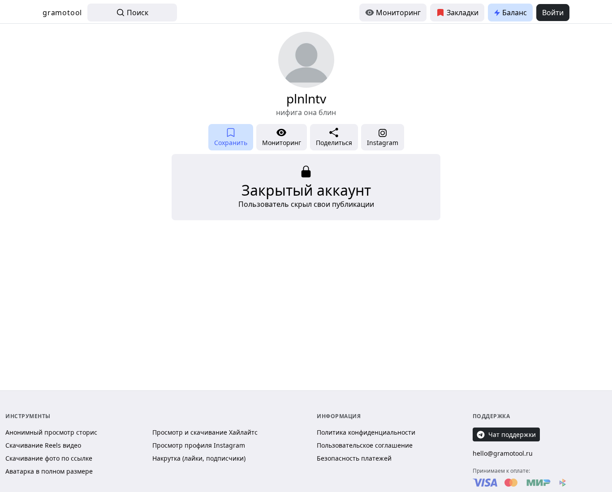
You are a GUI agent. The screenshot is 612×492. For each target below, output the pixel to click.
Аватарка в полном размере (49, 471)
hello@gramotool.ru (503, 453)
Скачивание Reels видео (43, 445)
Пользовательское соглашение (365, 445)
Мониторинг (398, 12)
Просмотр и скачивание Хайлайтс (205, 432)
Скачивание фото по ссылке (48, 458)
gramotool (62, 12)
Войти (553, 12)
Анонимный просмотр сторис (51, 432)
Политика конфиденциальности (366, 432)
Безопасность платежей (354, 458)
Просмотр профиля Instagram (198, 445)
